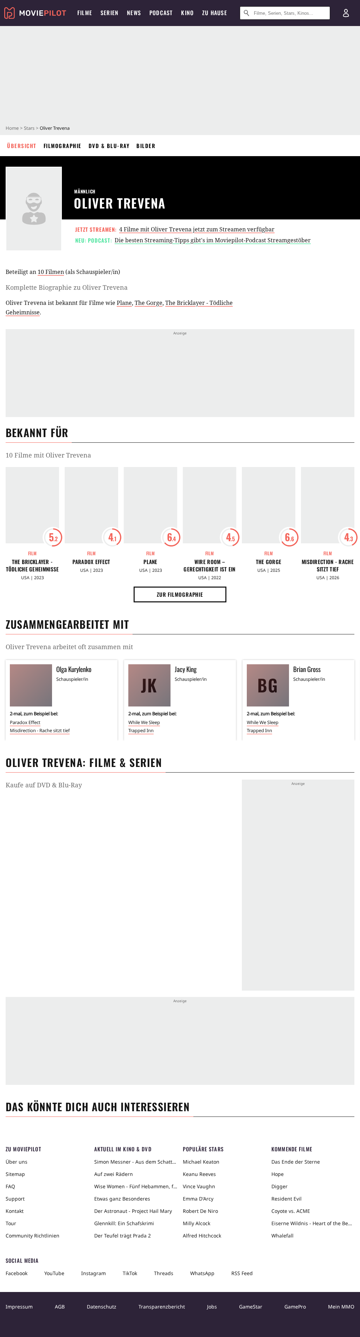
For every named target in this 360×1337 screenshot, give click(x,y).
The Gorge (148, 303)
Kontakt (15, 1211)
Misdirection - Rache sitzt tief (328, 565)
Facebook (16, 1273)
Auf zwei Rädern (113, 1174)
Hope (277, 1174)
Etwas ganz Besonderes (122, 1198)
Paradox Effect (91, 561)
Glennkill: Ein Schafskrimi (124, 1223)
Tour (11, 1223)
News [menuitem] (134, 12)
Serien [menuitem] (109, 12)
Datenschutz (101, 1306)
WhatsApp (202, 1273)
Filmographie (63, 145)
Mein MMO (341, 1306)
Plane (124, 303)
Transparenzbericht (162, 1306)
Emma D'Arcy (198, 1198)
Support (15, 1198)
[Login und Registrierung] (346, 13)
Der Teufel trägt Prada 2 (122, 1235)
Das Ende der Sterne (295, 1161)
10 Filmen (51, 272)
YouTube (54, 1273)
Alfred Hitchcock (202, 1235)
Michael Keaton (201, 1161)
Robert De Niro (200, 1211)
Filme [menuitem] (84, 12)
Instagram (93, 1273)
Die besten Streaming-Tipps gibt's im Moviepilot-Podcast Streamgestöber (213, 240)
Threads (163, 1273)
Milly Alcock (196, 1223)
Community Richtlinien (32, 1235)
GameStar (250, 1306)
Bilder (145, 145)
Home (12, 128)
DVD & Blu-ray (109, 145)
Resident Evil (286, 1198)
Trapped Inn (141, 730)
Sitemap (15, 1174)
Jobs (212, 1306)
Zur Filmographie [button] (180, 594)
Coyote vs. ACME (290, 1211)
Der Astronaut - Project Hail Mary (133, 1211)
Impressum (19, 1306)
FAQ (10, 1186)
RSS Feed (242, 1273)
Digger (279, 1186)
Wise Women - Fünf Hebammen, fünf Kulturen (135, 1186)
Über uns (16, 1161)
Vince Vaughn (199, 1186)
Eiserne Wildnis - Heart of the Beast (312, 1223)
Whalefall (282, 1235)
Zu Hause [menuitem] (214, 12)
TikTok (130, 1273)
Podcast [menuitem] (161, 12)
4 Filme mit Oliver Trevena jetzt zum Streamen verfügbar (197, 229)
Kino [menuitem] (187, 12)
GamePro (295, 1306)
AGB (60, 1306)
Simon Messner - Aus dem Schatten (135, 1161)
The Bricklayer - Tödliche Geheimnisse (32, 565)
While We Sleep (144, 722)
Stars (29, 128)
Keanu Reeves (199, 1174)
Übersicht (22, 145)
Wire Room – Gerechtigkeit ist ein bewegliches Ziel (209, 565)
